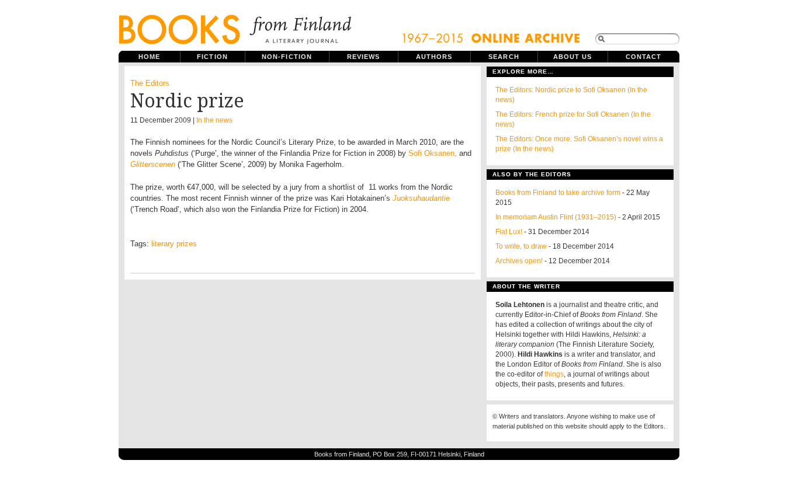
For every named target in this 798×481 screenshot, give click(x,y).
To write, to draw (521, 246)
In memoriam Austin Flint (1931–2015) (555, 217)
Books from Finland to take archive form (557, 193)
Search (503, 56)
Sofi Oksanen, (432, 153)
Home (149, 56)
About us (572, 56)
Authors (434, 56)
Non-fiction (287, 56)
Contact (644, 56)
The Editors (149, 83)
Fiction (212, 56)
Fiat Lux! (508, 232)
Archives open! (519, 261)
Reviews (363, 56)
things (554, 374)
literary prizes (174, 243)
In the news (214, 120)
